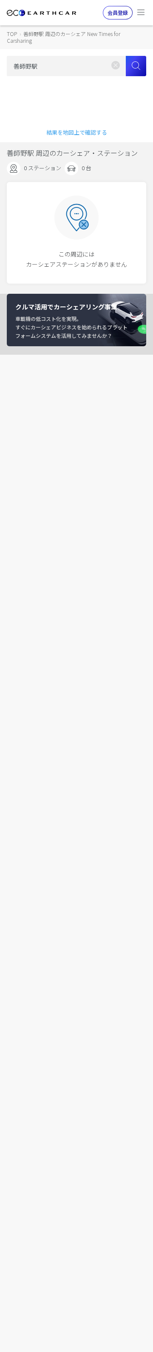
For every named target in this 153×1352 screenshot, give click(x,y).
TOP (12, 33)
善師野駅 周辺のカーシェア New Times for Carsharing (63, 37)
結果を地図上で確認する (76, 132)
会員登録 (118, 12)
